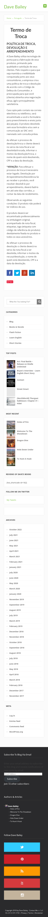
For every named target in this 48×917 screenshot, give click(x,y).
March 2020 (14, 588)
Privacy (24, 913)
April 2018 (14, 674)
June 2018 (13, 664)
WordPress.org (16, 732)
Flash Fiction (15, 332)
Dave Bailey (15, 7)
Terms (30, 913)
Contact (20, 380)
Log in (12, 715)
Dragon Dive (22, 440)
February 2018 (15, 685)
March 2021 (14, 556)
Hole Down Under (25, 449)
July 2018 (13, 658)
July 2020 (13, 572)
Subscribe (12, 778)
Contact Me (33, 910)
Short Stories (15, 343)
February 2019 (15, 626)
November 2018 (16, 637)
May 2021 (13, 545)
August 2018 (15, 653)
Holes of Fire (23, 422)
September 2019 (16, 604)
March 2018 (14, 680)
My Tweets (11, 500)
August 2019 (15, 610)
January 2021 (15, 567)
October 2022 (15, 529)
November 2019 (16, 599)
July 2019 (13, 615)
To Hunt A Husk (24, 459)
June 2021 (13, 540)
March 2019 (14, 621)
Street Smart (23, 389)
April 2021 (14, 551)
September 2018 (16, 647)
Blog (11, 321)
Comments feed (16, 726)
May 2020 (13, 583)
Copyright (8, 910)
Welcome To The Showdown (24, 432)
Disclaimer (39, 913)
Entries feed (14, 721)
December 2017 (16, 690)
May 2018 (13, 669)
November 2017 (16, 696)
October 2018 (15, 642)
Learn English (15, 337)
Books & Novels (16, 327)
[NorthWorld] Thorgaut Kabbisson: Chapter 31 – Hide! (28, 401)
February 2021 (15, 562)
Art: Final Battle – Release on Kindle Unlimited (25, 364)
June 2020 (13, 578)
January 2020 (15, 594)
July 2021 (13, 535)
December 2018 (16, 631)
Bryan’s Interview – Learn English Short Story (28, 372)
